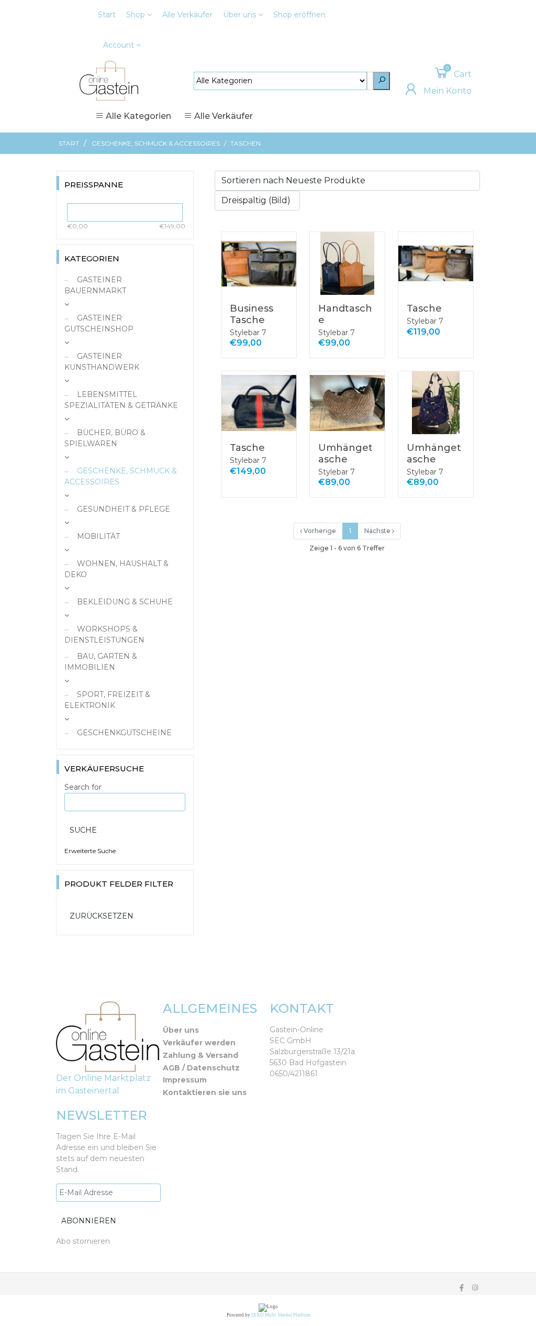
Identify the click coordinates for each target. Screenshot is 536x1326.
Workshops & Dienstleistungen (104, 634)
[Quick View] (283, 269)
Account (119, 45)
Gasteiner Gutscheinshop (98, 323)
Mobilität (97, 536)
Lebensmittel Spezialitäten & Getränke (121, 400)
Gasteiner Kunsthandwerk (101, 361)
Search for (83, 787)
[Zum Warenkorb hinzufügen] (283, 247)
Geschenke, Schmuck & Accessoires (156, 143)
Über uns (240, 14)
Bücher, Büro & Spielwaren (105, 438)
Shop (136, 14)
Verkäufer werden (199, 1042)
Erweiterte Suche (90, 851)
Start (107, 14)
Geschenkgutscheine (123, 732)
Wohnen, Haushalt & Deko (116, 569)
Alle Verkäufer (187, 14)
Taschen (245, 143)
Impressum (185, 1080)
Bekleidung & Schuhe (124, 601)
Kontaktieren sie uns (205, 1092)
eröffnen (299, 14)
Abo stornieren (83, 1241)
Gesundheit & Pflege (122, 509)
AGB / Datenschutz (201, 1068)
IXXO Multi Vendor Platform (280, 1315)
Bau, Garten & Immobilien (100, 661)
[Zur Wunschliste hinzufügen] (283, 289)
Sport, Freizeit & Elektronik (107, 700)
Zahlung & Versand (200, 1055)
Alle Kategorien (137, 116)
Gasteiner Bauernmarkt (95, 285)
